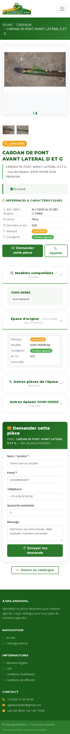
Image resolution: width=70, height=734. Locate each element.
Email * (12, 472)
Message (13, 522)
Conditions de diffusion (20, 680)
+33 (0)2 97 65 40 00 (20, 699)
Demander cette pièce (23, 250)
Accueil (7, 24)
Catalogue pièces (16, 643)
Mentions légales (16, 663)
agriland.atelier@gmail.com (24, 705)
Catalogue (24, 24)
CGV (8, 668)
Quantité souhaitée (20, 505)
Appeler (56, 253)
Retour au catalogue (37, 570)
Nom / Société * (18, 456)
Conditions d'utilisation (20, 674)
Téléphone (14, 489)
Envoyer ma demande (37, 550)
